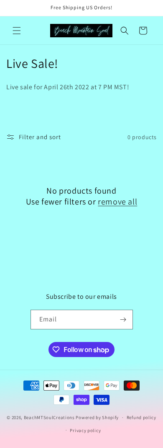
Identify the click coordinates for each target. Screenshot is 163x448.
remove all (117, 201)
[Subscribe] (123, 319)
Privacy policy (85, 430)
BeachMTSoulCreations (49, 417)
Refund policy (141, 417)
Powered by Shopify (97, 417)
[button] (17, 30)
